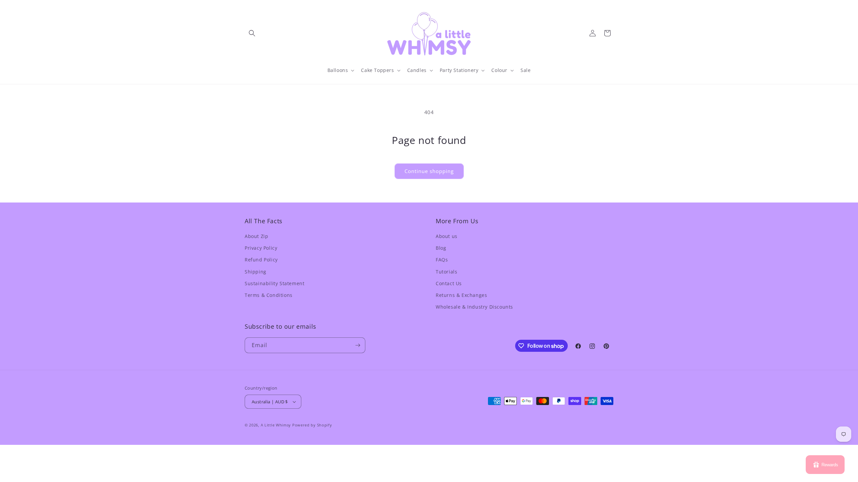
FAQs (442, 259)
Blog (441, 248)
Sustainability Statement (274, 283)
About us (446, 236)
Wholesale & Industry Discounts (474, 307)
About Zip (256, 236)
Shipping (255, 271)
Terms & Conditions (269, 295)
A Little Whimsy (276, 424)
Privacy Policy (261, 248)
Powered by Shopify (312, 424)
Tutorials (446, 271)
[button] (252, 33)
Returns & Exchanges (461, 295)
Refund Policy (261, 259)
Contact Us (449, 283)
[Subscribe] (357, 345)
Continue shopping (429, 171)
